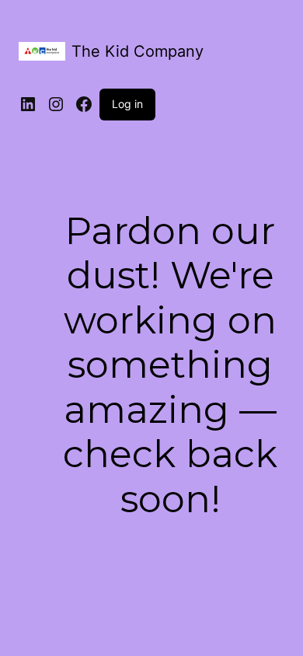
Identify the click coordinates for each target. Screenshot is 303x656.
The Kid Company (137, 51)
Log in (127, 103)
